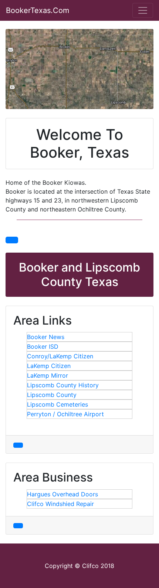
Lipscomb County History (63, 385)
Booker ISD (42, 346)
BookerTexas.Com (37, 10)
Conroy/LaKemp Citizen (60, 356)
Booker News (45, 337)
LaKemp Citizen (49, 365)
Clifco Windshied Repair (60, 503)
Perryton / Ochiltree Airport (65, 414)
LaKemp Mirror (47, 375)
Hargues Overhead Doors (62, 494)
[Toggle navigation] (142, 10)
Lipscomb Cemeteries (57, 404)
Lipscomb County (52, 394)
